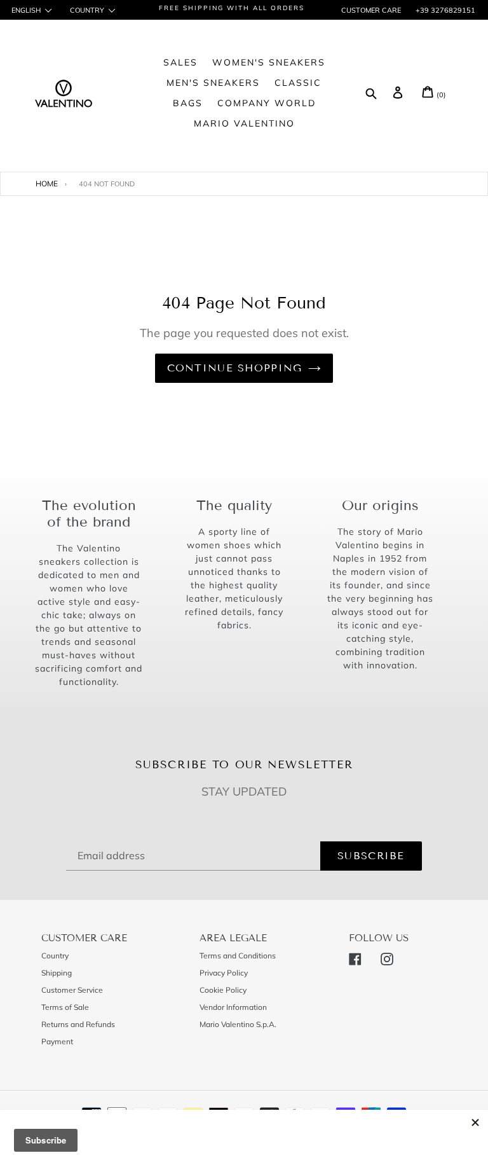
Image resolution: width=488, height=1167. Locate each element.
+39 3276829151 (444, 10)
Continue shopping (234, 368)
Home (47, 183)
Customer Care (371, 10)
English (26, 10)
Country (87, 10)
